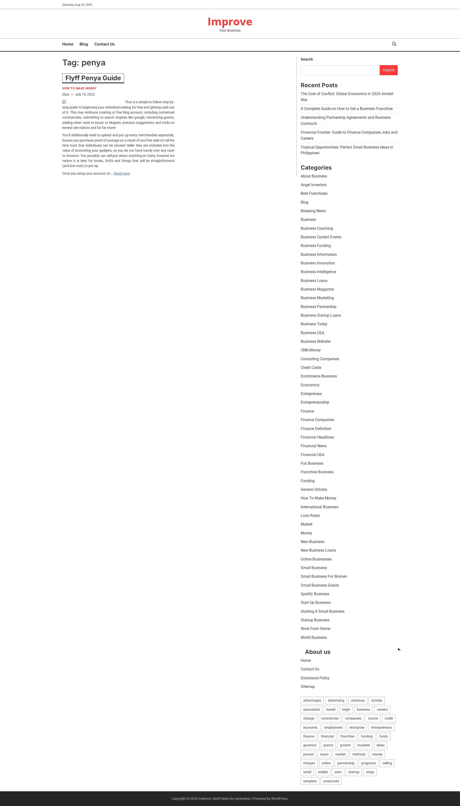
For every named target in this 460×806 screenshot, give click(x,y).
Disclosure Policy (315, 678)
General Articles (314, 489)
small (307, 772)
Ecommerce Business (319, 376)
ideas (381, 745)
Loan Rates (310, 515)
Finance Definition (316, 428)
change (308, 718)
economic (310, 727)
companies (353, 718)
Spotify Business (315, 594)
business (363, 709)
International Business (319, 507)
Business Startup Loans (321, 315)
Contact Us (104, 44)
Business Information (319, 254)
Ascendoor (243, 798)
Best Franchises (314, 193)
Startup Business (315, 620)
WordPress (279, 798)
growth (345, 745)
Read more (122, 173)
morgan (309, 763)
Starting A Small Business (323, 611)
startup (353, 772)
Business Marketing (317, 298)
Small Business (314, 568)
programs (368, 763)
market (340, 754)
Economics (310, 385)
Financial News (314, 446)
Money (306, 533)
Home (67, 44)
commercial (329, 718)
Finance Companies (317, 419)
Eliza (65, 94)
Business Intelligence (318, 271)
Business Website (315, 341)
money (377, 754)
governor (310, 745)
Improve (230, 21)
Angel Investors (314, 185)
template (309, 781)
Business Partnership (318, 306)
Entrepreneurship (315, 402)
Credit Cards (311, 367)
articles (376, 700)
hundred (363, 745)
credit (389, 718)
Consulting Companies (320, 359)
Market (306, 524)
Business (308, 219)
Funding (308, 481)
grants (328, 745)
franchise (347, 736)
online (326, 763)
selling (387, 763)
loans (324, 754)
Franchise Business (317, 472)
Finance (307, 411)
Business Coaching (317, 228)
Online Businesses (316, 559)
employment (333, 727)
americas (358, 700)
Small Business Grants (320, 585)
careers (382, 709)
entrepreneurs (381, 727)
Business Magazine (317, 289)
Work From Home (315, 628)
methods (359, 754)
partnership (346, 763)
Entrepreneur (311, 393)
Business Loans (314, 280)
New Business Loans (318, 550)
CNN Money (311, 350)
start (338, 772)
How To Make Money (79, 88)
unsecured (331, 781)
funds (383, 736)
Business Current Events (321, 237)
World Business (314, 637)
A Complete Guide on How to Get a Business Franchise (347, 108)
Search (307, 59)
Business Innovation (318, 263)
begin (346, 709)
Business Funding (316, 245)
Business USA (312, 333)
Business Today (314, 324)
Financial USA (312, 454)
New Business (312, 541)
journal (308, 754)
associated (311, 709)
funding (367, 736)
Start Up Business (316, 602)
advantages (312, 700)
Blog (84, 44)
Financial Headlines (317, 437)
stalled (323, 772)
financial (327, 736)
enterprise (357, 727)
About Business (314, 176)
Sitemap (308, 686)
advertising (336, 700)
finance (308, 736)
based (330, 709)
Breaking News (313, 211)
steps (370, 772)
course (373, 718)
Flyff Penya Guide (93, 78)
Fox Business (312, 463)
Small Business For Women (324, 576)
